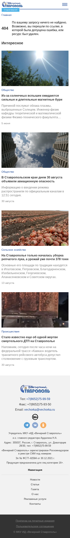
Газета (35, 489)
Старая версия (10, 10)
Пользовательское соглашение (35, 526)
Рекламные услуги (35, 498)
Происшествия (10, 331)
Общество (7, 89)
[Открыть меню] (65, 4)
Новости (35, 479)
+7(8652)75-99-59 (38, 399)
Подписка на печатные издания (35, 520)
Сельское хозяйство (13, 249)
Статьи (35, 484)
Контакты (35, 503)
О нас (35, 494)
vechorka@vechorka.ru (39, 409)
